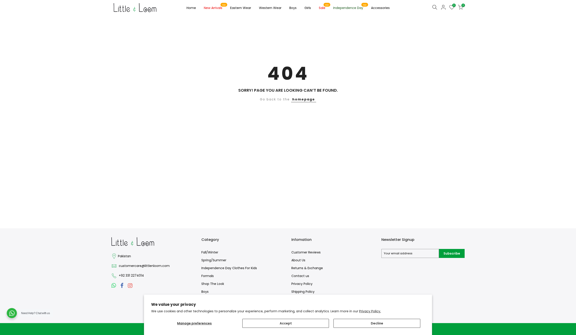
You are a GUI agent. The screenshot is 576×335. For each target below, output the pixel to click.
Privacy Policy (302, 284)
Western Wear (270, 8)
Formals (207, 276)
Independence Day (350, 7)
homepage (303, 99)
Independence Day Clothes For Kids (229, 268)
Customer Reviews (306, 252)
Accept (286, 323)
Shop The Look (212, 284)
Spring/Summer (213, 260)
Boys (293, 8)
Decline (377, 323)
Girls (307, 8)
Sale (324, 7)
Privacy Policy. (370, 311)
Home (191, 8)
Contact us (300, 276)
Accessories (380, 8)
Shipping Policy (303, 291)
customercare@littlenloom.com (144, 266)
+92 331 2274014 (131, 275)
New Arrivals (215, 7)
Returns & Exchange (307, 268)
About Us (298, 260)
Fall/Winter (209, 252)
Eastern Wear (240, 8)
